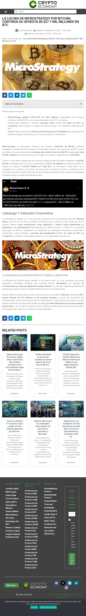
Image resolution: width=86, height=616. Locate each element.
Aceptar (34, 607)
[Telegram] (69, 583)
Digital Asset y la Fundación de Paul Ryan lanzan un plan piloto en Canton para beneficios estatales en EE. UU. (71, 429)
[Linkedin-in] (76, 583)
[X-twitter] (63, 583)
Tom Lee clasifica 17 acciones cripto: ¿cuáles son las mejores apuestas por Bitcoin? (14, 426)
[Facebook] (56, 583)
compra (36, 152)
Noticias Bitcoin (15, 39)
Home (4, 39)
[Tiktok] (66, 587)
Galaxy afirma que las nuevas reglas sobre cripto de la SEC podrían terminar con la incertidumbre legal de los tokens (15, 362)
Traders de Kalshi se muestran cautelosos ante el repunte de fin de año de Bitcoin (43, 359)
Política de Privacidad (57, 594)
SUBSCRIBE (72, 559)
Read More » (14, 393)
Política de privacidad (48, 607)
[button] (6, 11)
